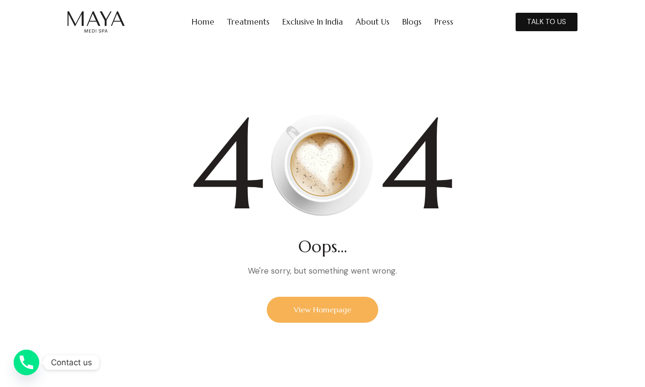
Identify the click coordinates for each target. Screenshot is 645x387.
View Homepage (322, 309)
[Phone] (26, 362)
